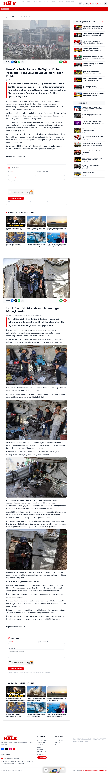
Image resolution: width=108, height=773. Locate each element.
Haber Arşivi (40, 754)
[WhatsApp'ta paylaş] (19, 62)
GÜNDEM (46, 2)
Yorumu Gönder (17, 198)
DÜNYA (12, 17)
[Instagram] (10, 749)
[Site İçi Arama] (80, 3)
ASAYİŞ (53, 2)
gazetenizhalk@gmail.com (11, 758)
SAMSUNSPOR (37, 2)
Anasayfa (5, 17)
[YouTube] (14, 749)
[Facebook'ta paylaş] (12, 62)
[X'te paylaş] (15, 62)
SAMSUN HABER (26, 2)
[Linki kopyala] (22, 62)
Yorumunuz (12, 178)
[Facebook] (2, 749)
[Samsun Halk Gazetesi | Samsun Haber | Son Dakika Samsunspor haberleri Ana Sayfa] (9, 3)
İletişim (57, 742)
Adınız (10, 171)
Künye (57, 745)
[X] (6, 749)
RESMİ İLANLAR (70, 2)
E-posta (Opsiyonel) (42, 171)
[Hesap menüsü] (105, 3)
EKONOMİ (60, 2)
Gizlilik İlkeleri (59, 740)
